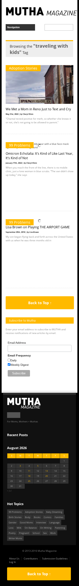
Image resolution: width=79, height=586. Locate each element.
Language (54, 522)
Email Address (17, 342)
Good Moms (26, 522)
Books (37, 517)
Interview (41, 522)
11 (29, 471)
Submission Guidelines (55, 558)
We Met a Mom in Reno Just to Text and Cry (38, 109)
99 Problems (19, 145)
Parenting (60, 527)
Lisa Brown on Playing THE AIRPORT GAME (38, 227)
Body (27, 517)
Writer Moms (15, 538)
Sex (45, 532)
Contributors (31, 558)
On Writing (45, 527)
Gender (12, 522)
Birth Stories (15, 517)
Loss (11, 527)
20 (46, 476)
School (36, 532)
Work (53, 532)
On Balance (31, 527)
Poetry (12, 532)
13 (46, 471)
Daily (13, 360)
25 (29, 481)
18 (29, 476)
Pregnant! (24, 532)
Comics (47, 517)
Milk (19, 527)
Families (59, 517)
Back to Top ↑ (40, 302)
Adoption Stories (23, 68)
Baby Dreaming (54, 511)
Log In (12, 562)
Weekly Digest (19, 364)
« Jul (9, 490)
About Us (14, 558)
